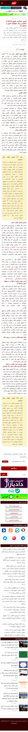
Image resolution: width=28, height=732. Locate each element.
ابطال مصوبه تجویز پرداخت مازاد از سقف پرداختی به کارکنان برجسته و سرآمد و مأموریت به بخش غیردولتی (14, 632)
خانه (25, 18)
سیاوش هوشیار (18, 721)
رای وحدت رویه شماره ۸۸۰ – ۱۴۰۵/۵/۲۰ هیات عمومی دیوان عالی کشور (9, 655)
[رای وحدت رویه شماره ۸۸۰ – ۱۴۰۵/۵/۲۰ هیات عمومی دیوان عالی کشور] (23, 654)
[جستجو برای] (26, 3)
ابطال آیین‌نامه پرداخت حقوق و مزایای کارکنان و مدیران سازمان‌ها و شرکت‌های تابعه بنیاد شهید (13, 551)
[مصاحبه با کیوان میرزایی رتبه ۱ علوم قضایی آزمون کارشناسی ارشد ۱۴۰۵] (23, 708)
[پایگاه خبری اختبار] (14, 3)
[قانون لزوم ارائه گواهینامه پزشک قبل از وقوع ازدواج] (23, 664)
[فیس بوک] (19, 727)
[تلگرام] (8, 727)
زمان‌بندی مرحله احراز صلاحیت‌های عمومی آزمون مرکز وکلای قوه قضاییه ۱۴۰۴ (14, 582)
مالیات (13, 18)
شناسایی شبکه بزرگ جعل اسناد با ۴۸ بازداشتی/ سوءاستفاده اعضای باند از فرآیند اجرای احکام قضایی (14, 609)
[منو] (2, 3)
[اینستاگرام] (12, 727)
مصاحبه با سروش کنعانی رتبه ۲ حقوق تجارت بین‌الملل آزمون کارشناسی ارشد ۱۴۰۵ (13, 618)
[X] (16, 727)
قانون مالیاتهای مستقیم (10, 269)
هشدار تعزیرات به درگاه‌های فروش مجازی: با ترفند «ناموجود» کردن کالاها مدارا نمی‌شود (14, 560)
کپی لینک (5, 461)
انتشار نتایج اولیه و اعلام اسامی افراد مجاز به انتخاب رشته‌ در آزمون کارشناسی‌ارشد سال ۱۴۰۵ (9, 686)
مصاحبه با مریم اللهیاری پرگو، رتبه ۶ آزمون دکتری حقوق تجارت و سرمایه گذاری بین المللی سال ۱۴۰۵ (14, 590)
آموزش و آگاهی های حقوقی (18, 18)
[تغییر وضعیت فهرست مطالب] (17, 49)
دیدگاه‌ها (14, 468)
